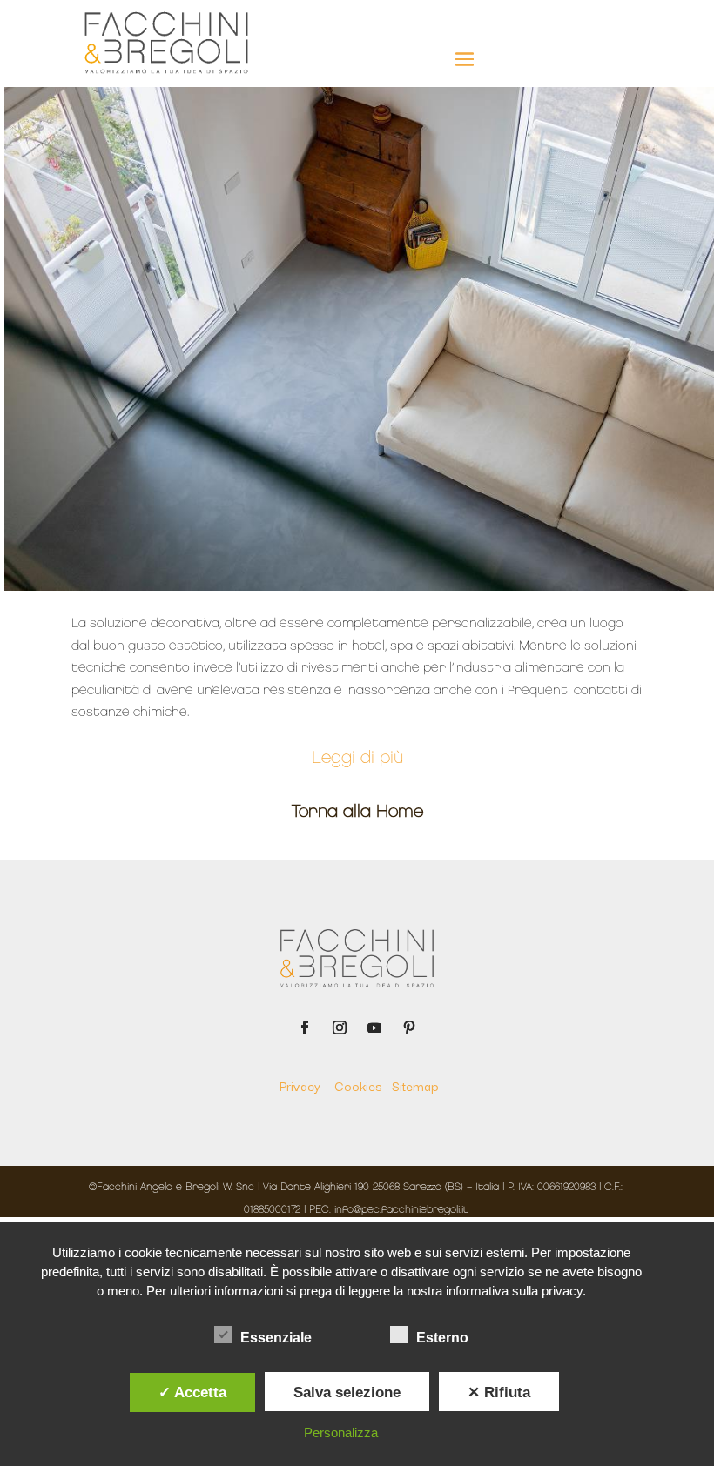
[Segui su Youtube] (374, 1027)
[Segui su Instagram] (340, 1027)
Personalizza (341, 1432)
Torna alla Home (357, 812)
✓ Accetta (192, 1392)
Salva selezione (347, 1392)
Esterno (442, 1337)
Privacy (305, 1085)
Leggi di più (357, 758)
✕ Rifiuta (499, 1392)
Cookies (363, 1085)
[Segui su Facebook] (305, 1027)
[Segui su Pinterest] (409, 1027)
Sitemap (415, 1085)
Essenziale (276, 1337)
